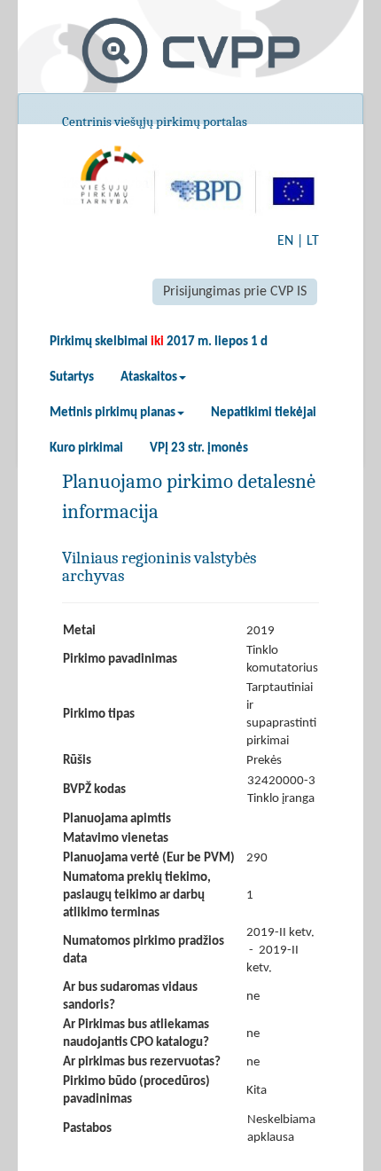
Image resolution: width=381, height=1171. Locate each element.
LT (313, 241)
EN (285, 241)
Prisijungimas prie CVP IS (235, 292)
